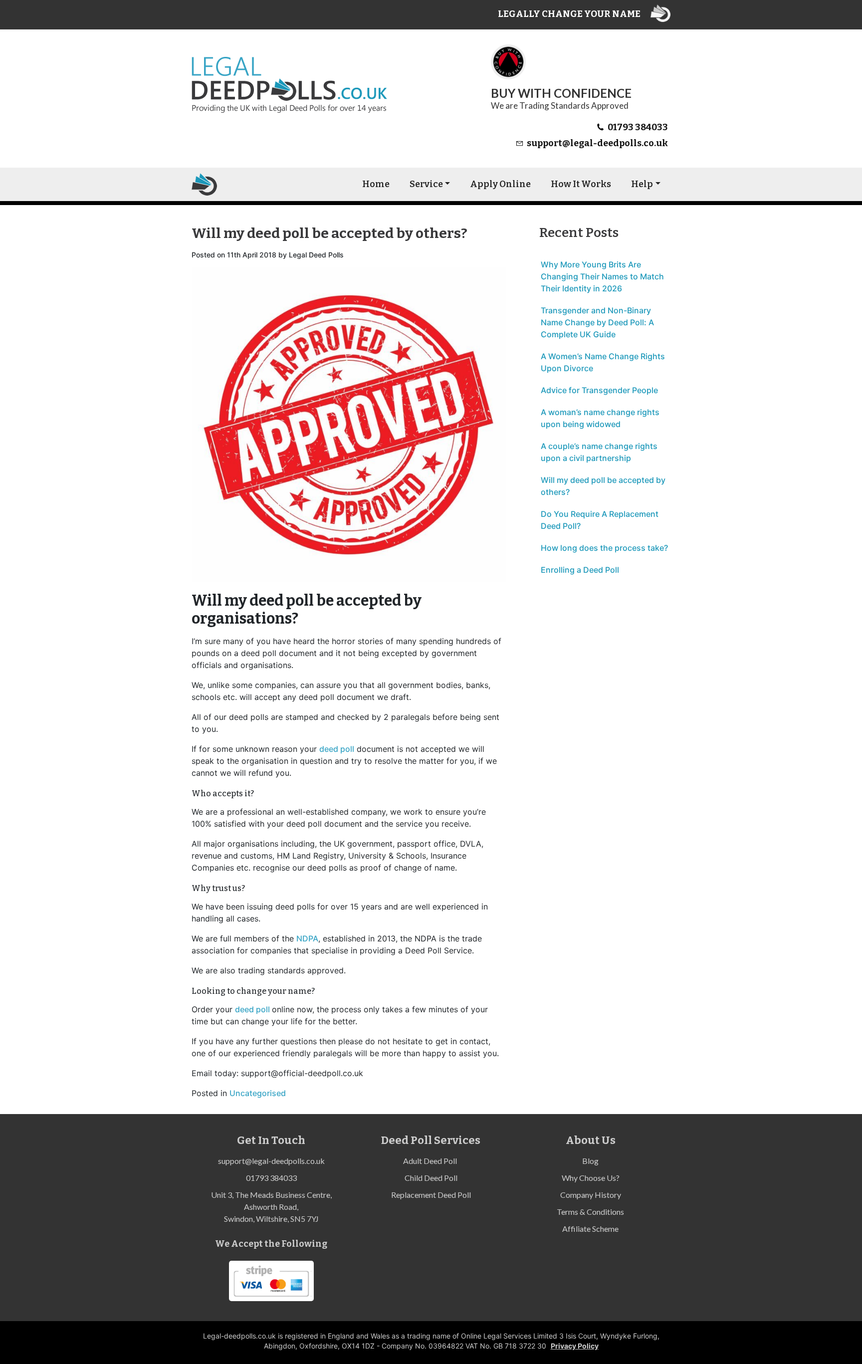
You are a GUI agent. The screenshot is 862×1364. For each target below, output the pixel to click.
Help (642, 184)
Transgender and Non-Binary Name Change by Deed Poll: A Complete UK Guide (597, 322)
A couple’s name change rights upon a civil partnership (599, 452)
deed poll (336, 749)
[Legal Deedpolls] (204, 184)
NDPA (307, 938)
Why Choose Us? (591, 1177)
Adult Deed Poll (430, 1160)
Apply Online (500, 184)
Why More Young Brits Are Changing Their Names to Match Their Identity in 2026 (602, 276)
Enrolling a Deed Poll (580, 570)
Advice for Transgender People (599, 390)
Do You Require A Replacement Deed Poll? (599, 520)
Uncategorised (257, 1093)
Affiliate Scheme (590, 1228)
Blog (590, 1160)
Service (426, 184)
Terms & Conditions (590, 1211)
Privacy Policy (575, 1346)
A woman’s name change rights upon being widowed (600, 418)
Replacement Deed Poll (431, 1194)
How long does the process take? (604, 548)
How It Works (581, 184)
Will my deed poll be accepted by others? (603, 486)
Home (376, 184)
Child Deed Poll (431, 1177)
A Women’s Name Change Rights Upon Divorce (603, 362)
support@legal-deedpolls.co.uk (597, 143)
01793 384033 (638, 127)
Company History (590, 1194)
